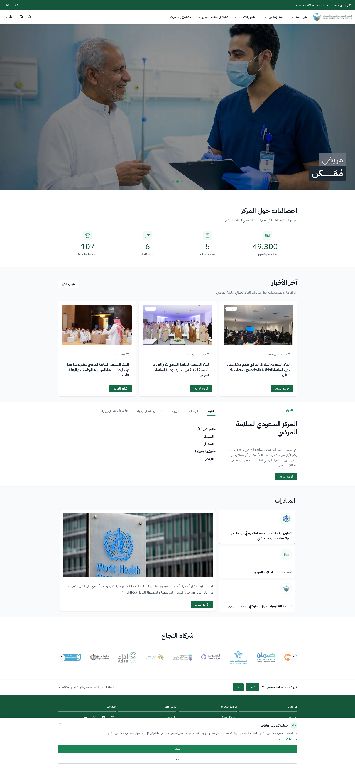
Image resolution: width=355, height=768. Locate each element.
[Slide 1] (182, 181)
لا (238, 687)
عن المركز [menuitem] (301, 17)
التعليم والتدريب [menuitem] (248, 17)
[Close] (60, 724)
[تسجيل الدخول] (9, 17)
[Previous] (293, 658)
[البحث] (29, 17)
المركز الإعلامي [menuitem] (277, 17)
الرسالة (193, 410)
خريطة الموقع (228, 717)
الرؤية (175, 410)
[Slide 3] (173, 181)
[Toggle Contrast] (8, 5)
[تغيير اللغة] (20, 17)
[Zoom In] (25, 5)
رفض (177, 759)
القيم (211, 410)
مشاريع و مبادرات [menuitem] (180, 17)
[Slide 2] (177, 181)
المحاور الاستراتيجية (149, 410)
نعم (253, 687)
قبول (177, 749)
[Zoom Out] (17, 5)
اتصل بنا (171, 717)
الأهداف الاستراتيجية (114, 410)
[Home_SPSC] (332, 17)
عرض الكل (68, 284)
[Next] (61, 658)
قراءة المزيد (282, 388)
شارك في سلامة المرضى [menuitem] (215, 17)
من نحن (292, 717)
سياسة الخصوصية (288, 739)
